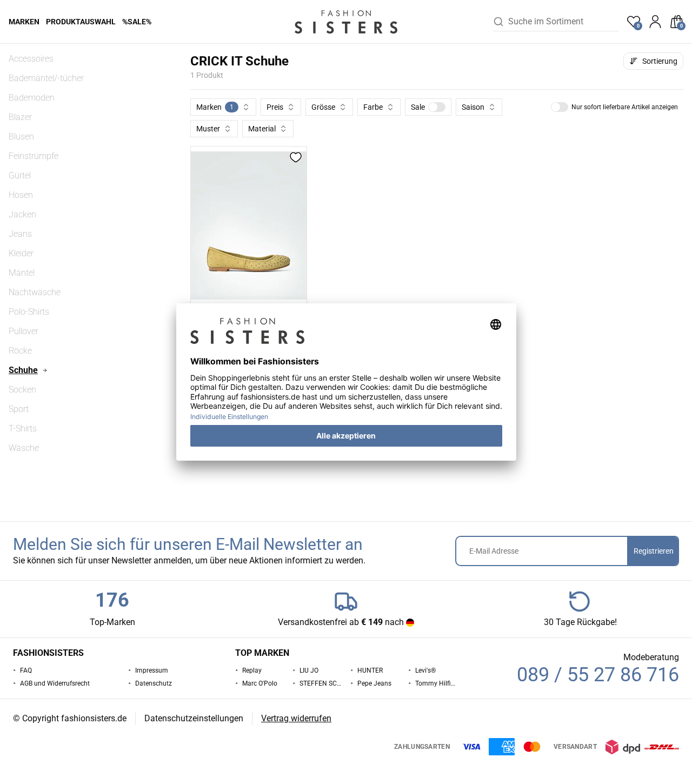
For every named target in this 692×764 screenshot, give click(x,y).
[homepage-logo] (346, 21)
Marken (24, 21)
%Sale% (136, 21)
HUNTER (370, 670)
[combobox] (563, 21)
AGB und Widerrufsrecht (55, 683)
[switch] (436, 107)
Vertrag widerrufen (296, 718)
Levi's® (425, 670)
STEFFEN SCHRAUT (321, 683)
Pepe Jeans (374, 683)
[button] (428, 107)
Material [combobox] (262, 128)
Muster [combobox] (208, 128)
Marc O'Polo (259, 683)
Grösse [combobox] (323, 107)
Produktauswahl (81, 21)
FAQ (26, 670)
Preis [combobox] (275, 107)
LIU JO (309, 670)
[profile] (655, 21)
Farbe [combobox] (373, 107)
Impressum (151, 670)
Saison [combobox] (473, 107)
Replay (252, 670)
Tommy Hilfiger (436, 683)
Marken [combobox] (215, 107)
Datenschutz (153, 683)
